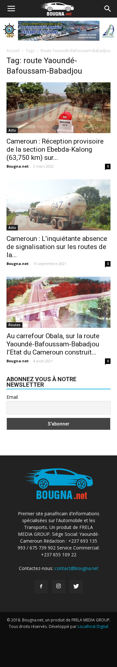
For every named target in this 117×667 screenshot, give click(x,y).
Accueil (13, 50)
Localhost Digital (93, 626)
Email (12, 397)
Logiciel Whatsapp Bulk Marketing (41, 646)
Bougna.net (17, 166)
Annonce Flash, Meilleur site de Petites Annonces (56, 639)
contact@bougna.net (76, 568)
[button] (108, 9)
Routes (14, 325)
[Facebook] (40, 586)
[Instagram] (58, 586)
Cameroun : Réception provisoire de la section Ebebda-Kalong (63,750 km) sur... (55, 149)
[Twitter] (76, 586)
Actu (12, 130)
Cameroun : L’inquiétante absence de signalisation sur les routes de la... (56, 247)
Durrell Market (86, 633)
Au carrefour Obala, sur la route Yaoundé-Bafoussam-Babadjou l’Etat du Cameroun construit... (52, 344)
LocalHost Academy (50, 633)
